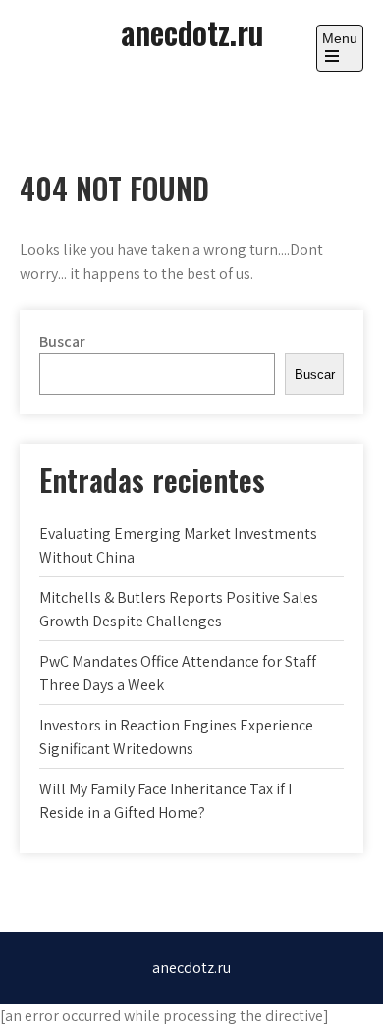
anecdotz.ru (192, 32)
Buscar (62, 341)
